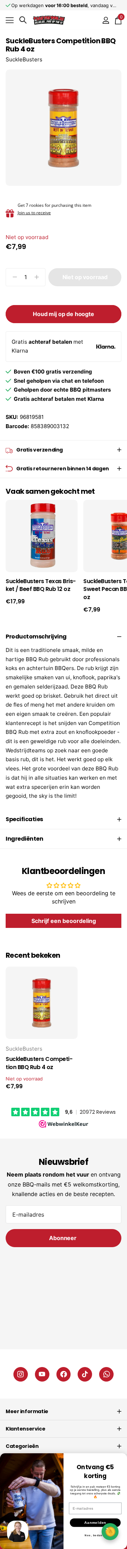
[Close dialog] (121, 1459)
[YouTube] (42, 1374)
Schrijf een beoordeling (63, 920)
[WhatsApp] (106, 1374)
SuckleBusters (24, 59)
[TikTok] (85, 1374)
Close (63, 1411)
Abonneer (63, 1237)
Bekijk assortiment (10, 20)
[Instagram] (20, 1374)
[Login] (105, 20)
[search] (22, 20)
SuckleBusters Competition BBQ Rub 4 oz (39, 1063)
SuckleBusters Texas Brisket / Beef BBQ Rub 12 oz (41, 585)
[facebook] (63, 1374)
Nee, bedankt (95, 1535)
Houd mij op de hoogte (63, 313)
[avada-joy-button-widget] (110, 1531)
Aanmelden (95, 1522)
